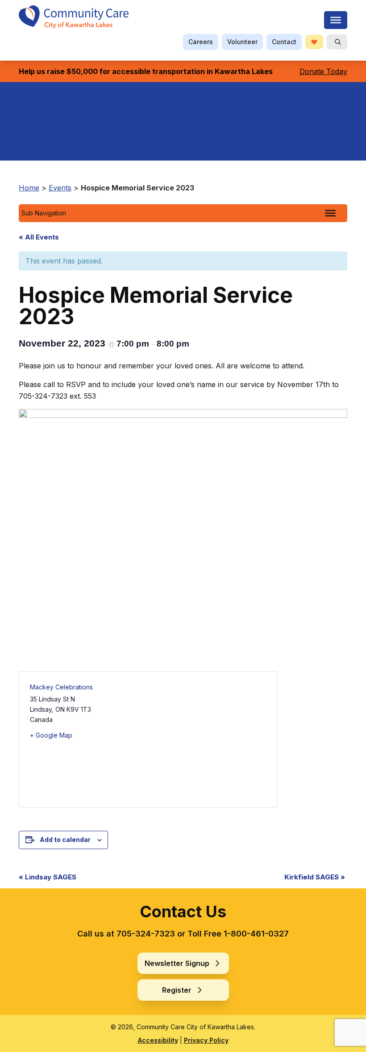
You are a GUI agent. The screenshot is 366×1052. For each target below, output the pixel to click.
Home (29, 187)
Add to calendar (65, 839)
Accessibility (158, 1040)
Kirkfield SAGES (314, 877)
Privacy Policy (206, 1040)
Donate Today (323, 71)
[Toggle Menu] (330, 213)
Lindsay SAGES (47, 877)
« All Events (39, 237)
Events (60, 187)
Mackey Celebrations (61, 687)
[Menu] (335, 20)
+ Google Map (51, 735)
